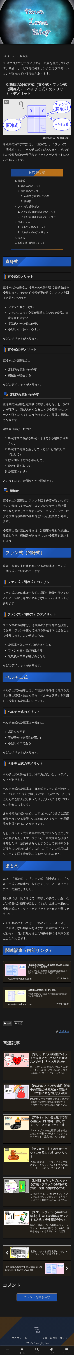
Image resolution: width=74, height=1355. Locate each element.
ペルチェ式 (24, 222)
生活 (9, 1023)
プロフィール (19, 1338)
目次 (32, 172)
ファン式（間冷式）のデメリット (39, 216)
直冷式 (21, 180)
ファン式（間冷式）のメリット (38, 211)
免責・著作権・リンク (54, 1338)
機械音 (27, 201)
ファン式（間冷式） (29, 206)
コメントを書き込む (37, 1297)
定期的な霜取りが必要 (36, 196)
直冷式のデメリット (32, 191)
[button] (66, 791)
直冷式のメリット (31, 185)
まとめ (21, 237)
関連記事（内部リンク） (31, 242)
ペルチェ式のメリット (33, 227)
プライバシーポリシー (37, 1343)
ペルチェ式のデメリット (34, 232)
